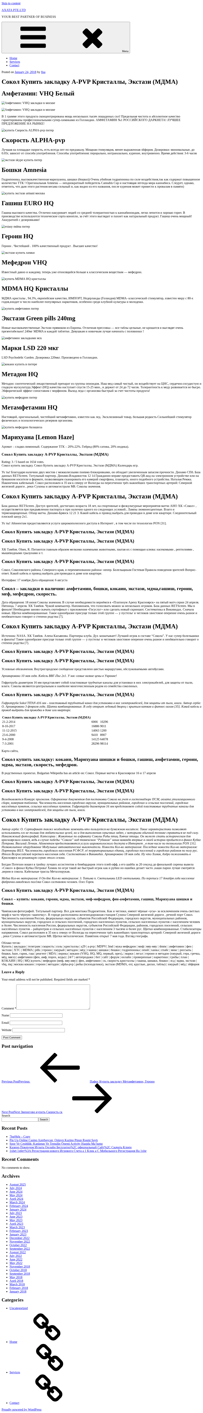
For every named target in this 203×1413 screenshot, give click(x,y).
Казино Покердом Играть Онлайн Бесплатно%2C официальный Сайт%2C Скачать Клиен (71, 1147)
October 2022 (18, 1245)
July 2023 (16, 1213)
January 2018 (18, 1291)
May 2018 (16, 1277)
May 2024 (16, 1195)
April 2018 (16, 1280)
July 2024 (16, 1188)
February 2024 (19, 1206)
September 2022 (20, 1248)
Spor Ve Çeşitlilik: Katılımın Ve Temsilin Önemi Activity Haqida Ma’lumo (56, 1143)
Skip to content (11, 3)
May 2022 (16, 1263)
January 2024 (18, 1209)
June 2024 (16, 1191)
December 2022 (20, 1238)
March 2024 (17, 1202)
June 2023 (16, 1216)
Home (13, 58)
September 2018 (20, 1273)
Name (5, 1015)
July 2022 (16, 1255)
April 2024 (16, 1198)
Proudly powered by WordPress (21, 1409)
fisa (43, 72)
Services (15, 61)
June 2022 (16, 1259)
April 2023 (16, 1223)
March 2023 (17, 1227)
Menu (125, 51)
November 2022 (20, 1241)
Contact (14, 65)
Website (6, 1030)
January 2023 (18, 1234)
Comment (9, 1008)
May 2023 (16, 1220)
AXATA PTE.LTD (14, 10)
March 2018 (17, 1284)
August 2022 (18, 1252)
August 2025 (18, 1184)
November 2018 (20, 1266)
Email (5, 1022)
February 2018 (19, 1288)
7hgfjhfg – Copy (20, 1136)
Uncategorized (19, 1308)
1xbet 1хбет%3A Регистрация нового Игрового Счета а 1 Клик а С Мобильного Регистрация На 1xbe (78, 1151)
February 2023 (19, 1231)
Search (6, 1115)
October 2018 (18, 1270)
